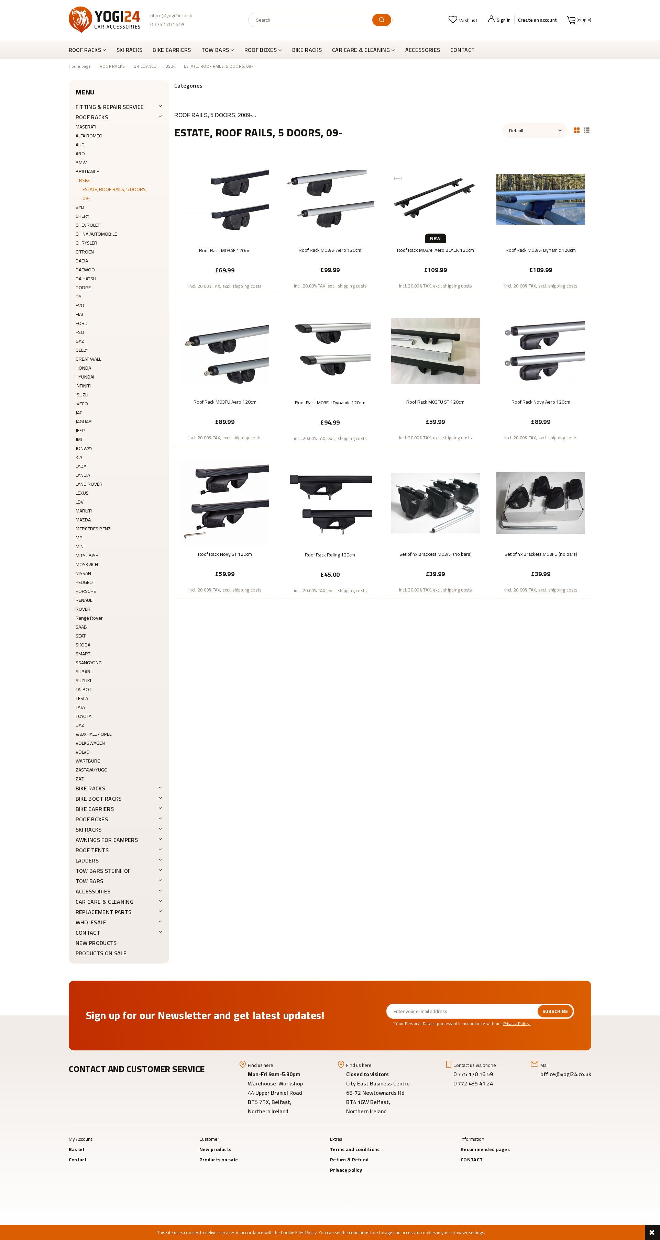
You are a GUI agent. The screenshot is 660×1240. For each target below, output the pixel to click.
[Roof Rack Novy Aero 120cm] (540, 350)
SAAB (81, 626)
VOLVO (83, 751)
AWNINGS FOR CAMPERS (107, 840)
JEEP (80, 430)
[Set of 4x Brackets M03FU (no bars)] (540, 502)
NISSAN (83, 573)
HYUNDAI (85, 376)
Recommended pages (485, 1149)
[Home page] (104, 20)
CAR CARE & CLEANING (104, 902)
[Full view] (587, 129)
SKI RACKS (89, 829)
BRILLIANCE (87, 171)
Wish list (468, 20)
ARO (80, 153)
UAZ (80, 725)
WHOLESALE (91, 922)
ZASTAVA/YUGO (92, 769)
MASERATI (86, 126)
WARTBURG (88, 760)
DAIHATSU (86, 278)
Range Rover (89, 617)
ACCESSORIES (93, 891)
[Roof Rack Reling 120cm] (330, 503)
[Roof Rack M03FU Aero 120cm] (224, 350)
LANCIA (83, 475)
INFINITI (83, 385)
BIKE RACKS (90, 788)
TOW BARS (89, 881)
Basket (77, 1149)
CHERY (82, 216)
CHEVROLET (88, 225)
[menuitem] (90, 50)
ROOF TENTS (92, 850)
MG (79, 537)
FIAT (80, 314)
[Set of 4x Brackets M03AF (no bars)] (435, 502)
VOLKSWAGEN (90, 743)
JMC (80, 439)
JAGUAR (84, 421)
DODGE (83, 287)
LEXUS (82, 492)
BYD (80, 207)
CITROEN (85, 251)
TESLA (82, 698)
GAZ (80, 341)
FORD (82, 323)
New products (96, 943)
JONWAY (84, 448)
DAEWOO (85, 269)
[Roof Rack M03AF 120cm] (224, 198)
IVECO (82, 403)
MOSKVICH (87, 564)
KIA (79, 457)
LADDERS (87, 860)
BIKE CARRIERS (95, 809)
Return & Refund (349, 1159)
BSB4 (85, 180)
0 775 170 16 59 (167, 24)
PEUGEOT (85, 582)
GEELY (81, 350)
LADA (81, 466)
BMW (81, 162)
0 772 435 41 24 (473, 1083)
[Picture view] (577, 129)
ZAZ (80, 778)
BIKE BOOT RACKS (99, 798)
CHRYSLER (86, 242)
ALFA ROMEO (89, 135)
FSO (80, 332)
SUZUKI (83, 680)
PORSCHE (86, 591)
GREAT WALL (88, 358)
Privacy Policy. (517, 1023)
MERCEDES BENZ (93, 528)
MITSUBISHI (88, 555)
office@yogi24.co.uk (171, 15)
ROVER (83, 609)
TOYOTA (83, 716)
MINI (80, 546)
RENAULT (85, 600)
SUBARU (85, 671)
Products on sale (101, 953)
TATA (80, 707)
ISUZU (82, 394)
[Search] (381, 20)
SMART (83, 653)
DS (78, 296)
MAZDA (83, 519)
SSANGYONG (89, 662)
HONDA (83, 367)
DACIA (82, 260)
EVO (80, 305)
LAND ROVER (89, 484)
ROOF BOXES (92, 819)
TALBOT (83, 689)
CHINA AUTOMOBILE (96, 233)
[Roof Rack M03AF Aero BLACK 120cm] (435, 198)
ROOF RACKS (92, 117)
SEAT (81, 635)
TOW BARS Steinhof (103, 871)
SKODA (83, 644)
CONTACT (88, 932)
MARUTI (84, 510)
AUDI (81, 144)
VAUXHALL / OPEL (93, 734)
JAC (79, 412)
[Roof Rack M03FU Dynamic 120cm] (330, 350)
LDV (80, 501)
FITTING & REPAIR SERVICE (110, 107)
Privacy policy (346, 1169)
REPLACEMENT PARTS (103, 912)
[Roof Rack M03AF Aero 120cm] (330, 198)
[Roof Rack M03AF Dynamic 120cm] (540, 198)
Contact (78, 1159)
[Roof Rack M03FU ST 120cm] (435, 350)
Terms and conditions (355, 1149)
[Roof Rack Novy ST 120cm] (224, 502)
